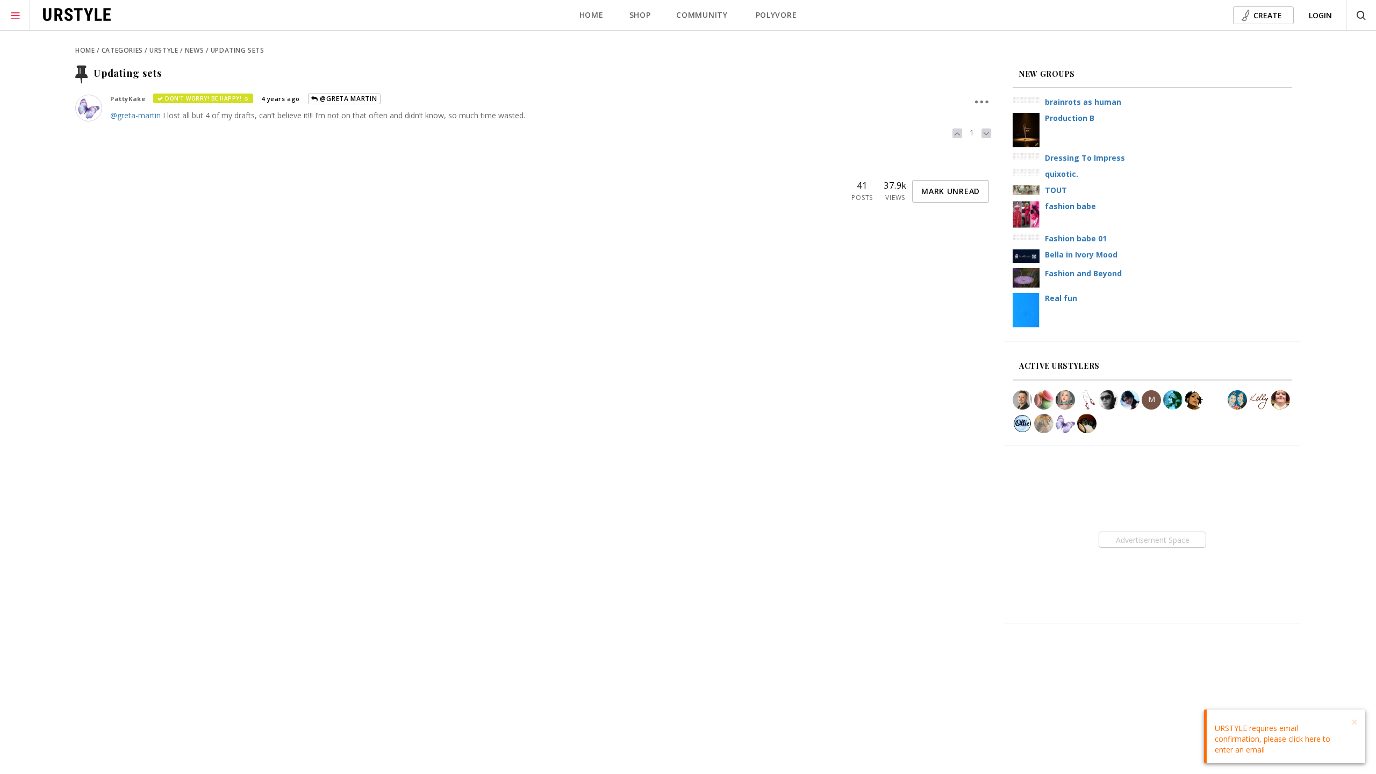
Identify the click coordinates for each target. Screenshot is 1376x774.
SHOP (640, 15)
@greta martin (347, 98)
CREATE (1267, 15)
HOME (591, 15)
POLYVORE (776, 15)
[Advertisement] (1152, 539)
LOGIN (1320, 15)
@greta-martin (135, 115)
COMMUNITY (701, 15)
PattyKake (127, 99)
